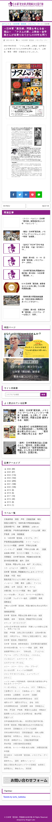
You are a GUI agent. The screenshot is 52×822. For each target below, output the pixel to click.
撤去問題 (38, 713)
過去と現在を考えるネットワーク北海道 (20, 764)
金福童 (19, 549)
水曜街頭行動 (42, 747)
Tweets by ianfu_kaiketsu (14, 796)
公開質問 (33, 598)
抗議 (44, 549)
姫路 (31, 706)
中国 (13, 575)
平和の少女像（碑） (32, 549)
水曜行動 (7, 530)
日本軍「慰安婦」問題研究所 (15, 640)
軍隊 (41, 647)
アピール (7, 655)
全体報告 (7, 694)
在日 (36, 698)
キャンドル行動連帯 (25, 670)
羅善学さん (8, 760)
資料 (35, 647)
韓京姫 (28, 768)
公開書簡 (16, 694)
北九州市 (26, 694)
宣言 (6, 636)
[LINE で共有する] (39, 194)
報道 (19, 575)
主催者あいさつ (28, 691)
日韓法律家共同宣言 (12, 732)
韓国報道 (20, 534)
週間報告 (26, 526)
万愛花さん (41, 687)
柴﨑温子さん (16, 740)
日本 (27, 560)
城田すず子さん (21, 702)
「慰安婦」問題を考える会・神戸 (17, 564)
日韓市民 (7, 728)
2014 (9, 505)
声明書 (12, 632)
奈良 (37, 702)
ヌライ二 (7, 677)
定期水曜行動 (40, 632)
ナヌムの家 (35, 530)
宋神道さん (39, 706)
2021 (9, 484)
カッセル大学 (9, 670)
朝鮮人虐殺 (39, 732)
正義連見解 (30, 519)
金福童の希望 (9, 553)
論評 (35, 590)
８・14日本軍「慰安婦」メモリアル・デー (32, 40)
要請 (22, 583)
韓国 (17, 519)
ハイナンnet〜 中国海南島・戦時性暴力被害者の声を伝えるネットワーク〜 (25, 682)
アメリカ (37, 583)
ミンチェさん (24, 687)
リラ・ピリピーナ (11, 568)
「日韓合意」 (27, 651)
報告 (39, 519)
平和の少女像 (31, 545)
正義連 (6, 575)
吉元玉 (19, 587)
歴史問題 (7, 743)
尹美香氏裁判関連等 (21, 530)
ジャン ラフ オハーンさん (14, 673)
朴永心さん (36, 736)
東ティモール (30, 587)
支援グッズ (8, 717)
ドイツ (32, 568)
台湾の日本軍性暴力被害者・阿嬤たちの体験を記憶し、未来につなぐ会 (25, 627)
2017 (9, 496)
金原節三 (41, 764)
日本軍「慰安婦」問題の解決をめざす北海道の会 (23, 725)
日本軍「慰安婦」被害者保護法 (16, 643)
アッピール (39, 651)
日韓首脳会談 (27, 732)
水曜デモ (23, 568)
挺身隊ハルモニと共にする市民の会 (18, 713)
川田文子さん (15, 636)
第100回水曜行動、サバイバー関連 (18, 647)
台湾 (13, 587)
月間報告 (7, 556)
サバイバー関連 (10, 545)
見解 (18, 526)
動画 (40, 598)
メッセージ (8, 583)
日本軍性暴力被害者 (39, 643)
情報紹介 (42, 709)
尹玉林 (12, 709)
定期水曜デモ (9, 526)
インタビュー (9, 658)
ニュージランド (33, 673)
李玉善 (6, 740)
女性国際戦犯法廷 (11, 706)
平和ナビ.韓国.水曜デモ (31, 636)
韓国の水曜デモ (10, 523)
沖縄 (17, 583)
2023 (9, 478)
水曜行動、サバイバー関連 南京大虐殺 (19, 747)
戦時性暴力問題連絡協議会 (29, 523)
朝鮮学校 (7, 736)
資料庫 (21, 545)
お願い (29, 583)
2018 (9, 493)
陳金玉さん (19, 768)
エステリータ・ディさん (13, 662)
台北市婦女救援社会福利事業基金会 (18, 698)
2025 (9, 472)
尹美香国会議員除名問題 (13, 541)
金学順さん (8, 768)
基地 (31, 702)
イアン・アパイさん (21, 655)
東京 (44, 530)
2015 (9, 502)
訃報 (13, 534)
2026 (9, 469)
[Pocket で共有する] (32, 194)
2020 (9, 487)
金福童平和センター (12, 651)
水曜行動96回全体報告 (22, 743)
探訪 (45, 636)
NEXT (44, 206)
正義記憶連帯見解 (31, 740)
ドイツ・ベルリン (33, 541)
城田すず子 (8, 702)
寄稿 (6, 709)
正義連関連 (8, 519)
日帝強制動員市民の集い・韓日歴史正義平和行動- (24, 721)
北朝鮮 (34, 694)
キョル (21, 594)
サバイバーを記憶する (35, 594)
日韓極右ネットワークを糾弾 (24, 728)
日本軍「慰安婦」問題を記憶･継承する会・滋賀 (23, 615)
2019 (9, 490)
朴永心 (27, 736)
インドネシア (9, 549)
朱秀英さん (17, 736)
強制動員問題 (9, 611)
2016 (9, 499)
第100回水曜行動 (11, 560)
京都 (38, 691)
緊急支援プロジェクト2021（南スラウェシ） (22, 579)
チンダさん (37, 564)
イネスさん (35, 655)
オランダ (7, 622)
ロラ (33, 687)
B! (26, 194)
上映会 (6, 587)
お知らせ (35, 526)
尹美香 (6, 534)
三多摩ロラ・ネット (12, 691)
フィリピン (35, 553)
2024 (9, 475)
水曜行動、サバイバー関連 (14, 590)
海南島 (6, 619)
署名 (29, 590)
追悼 (13, 619)
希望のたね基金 (31, 709)
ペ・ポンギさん (10, 687)
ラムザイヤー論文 (20, 598)
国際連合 (7, 602)
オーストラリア (19, 622)
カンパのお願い (10, 594)
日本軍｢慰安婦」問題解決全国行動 (27, 556)
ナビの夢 (7, 598)
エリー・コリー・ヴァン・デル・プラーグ (21, 666)
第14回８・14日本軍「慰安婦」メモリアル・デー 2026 (26, 756)
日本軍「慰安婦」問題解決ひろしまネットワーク (23, 571)
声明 (22, 519)
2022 (9, 481)
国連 (6, 632)
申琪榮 (6, 751)
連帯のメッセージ (28, 760)
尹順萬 (19, 709)
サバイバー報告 (23, 553)
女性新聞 (23, 706)
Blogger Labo (30, 820)
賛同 (17, 760)
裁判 (21, 560)
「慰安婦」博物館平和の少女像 (29, 619)
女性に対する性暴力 (25, 632)
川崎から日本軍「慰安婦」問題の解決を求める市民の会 (25, 606)
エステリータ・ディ (25, 658)
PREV (7, 206)
